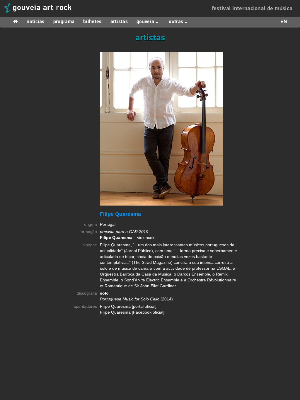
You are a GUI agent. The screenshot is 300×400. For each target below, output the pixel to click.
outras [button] (176, 22)
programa (63, 22)
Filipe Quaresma (115, 306)
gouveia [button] (145, 22)
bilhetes (92, 22)
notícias (35, 22)
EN (283, 22)
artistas (119, 22)
